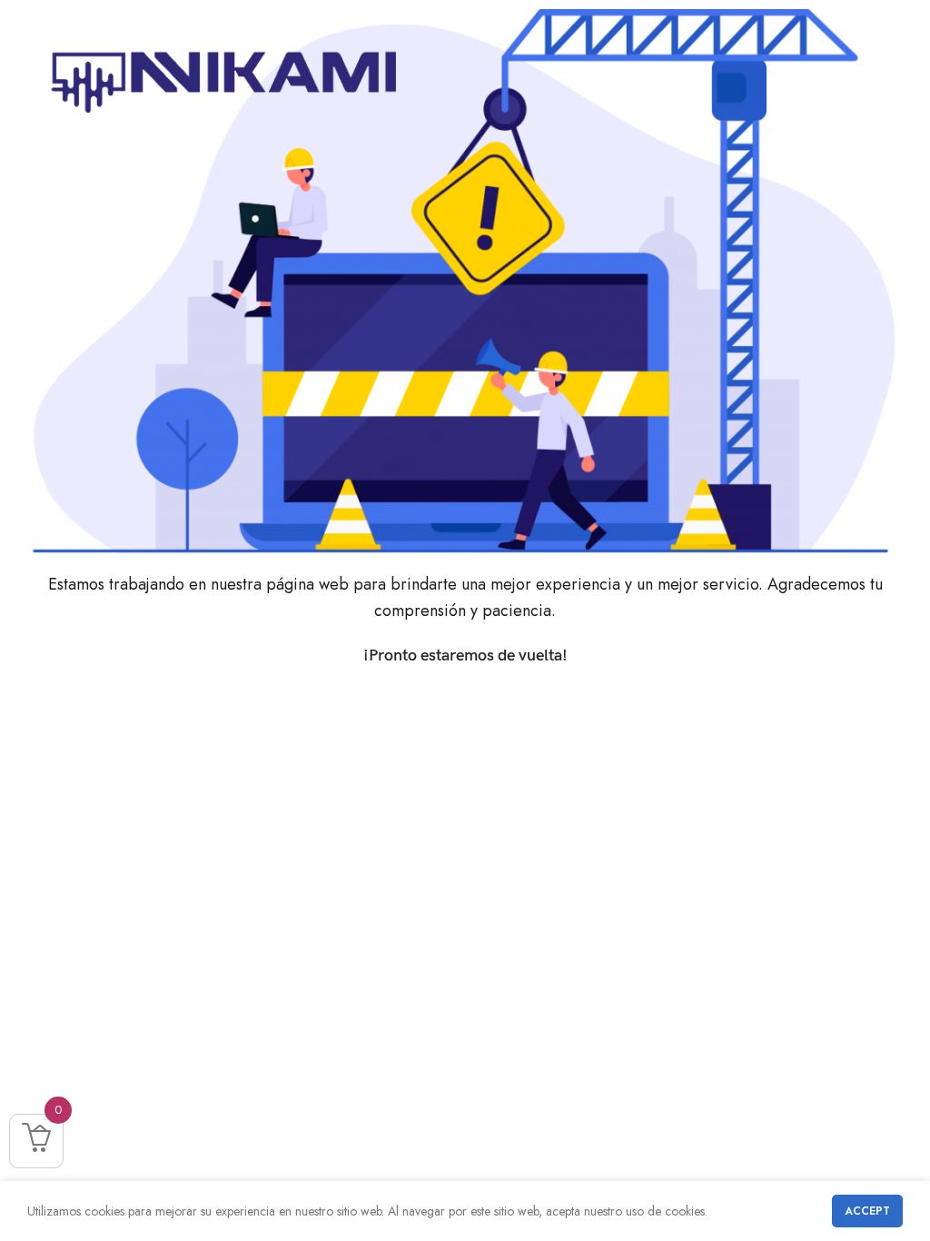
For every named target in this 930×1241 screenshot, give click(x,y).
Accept (867, 1211)
